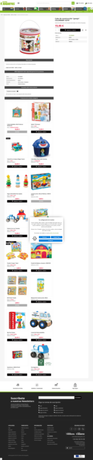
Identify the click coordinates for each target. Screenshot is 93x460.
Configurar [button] (50, 240)
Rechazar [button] (45, 237)
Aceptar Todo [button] (57, 237)
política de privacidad (54, 233)
